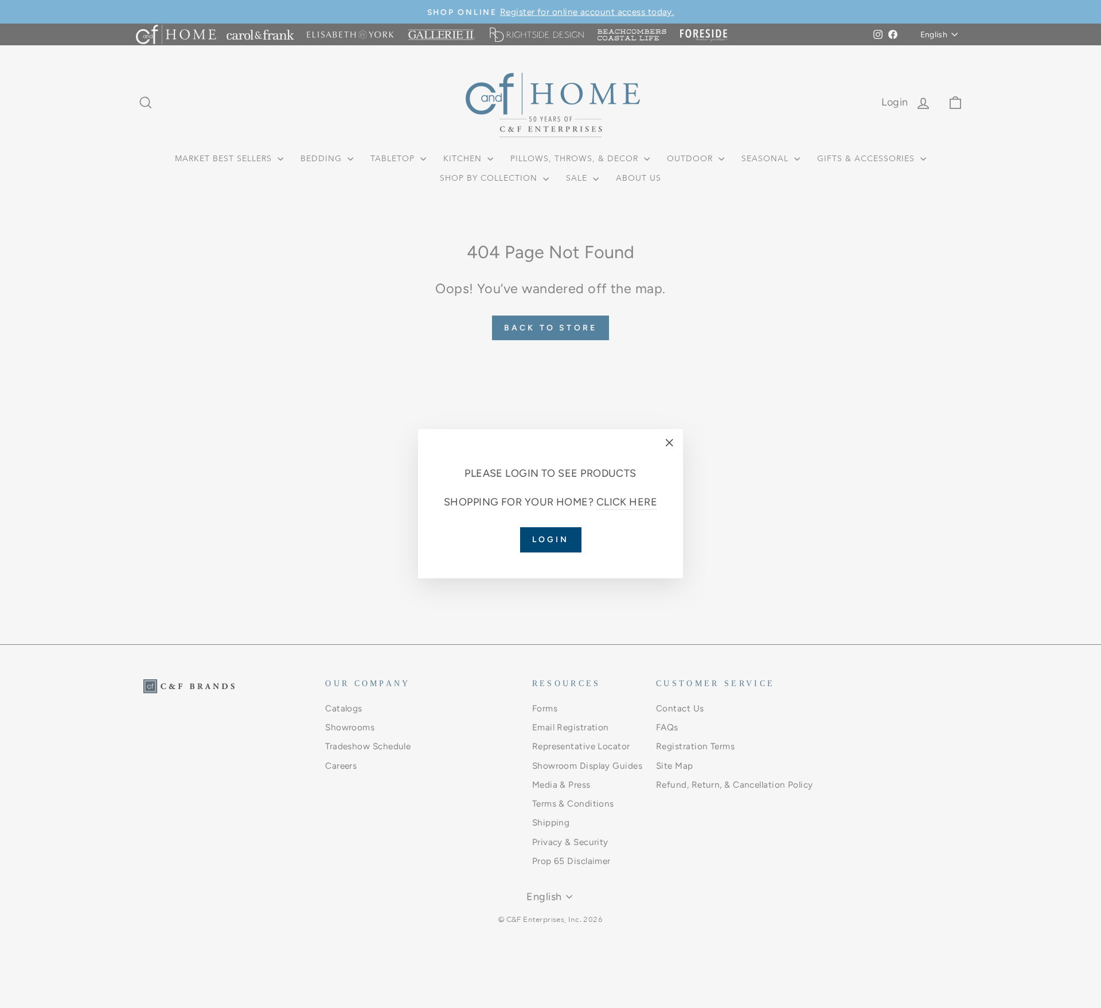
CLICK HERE (627, 502)
